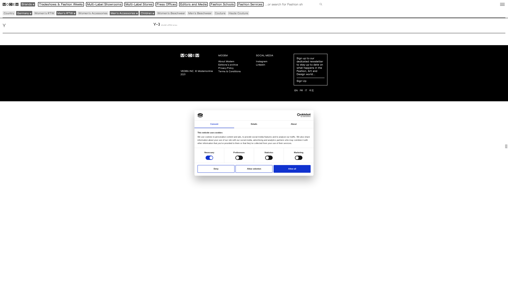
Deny (216, 169)
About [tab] (294, 124)
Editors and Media (193, 4)
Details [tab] (254, 124)
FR (301, 90)
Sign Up (301, 80)
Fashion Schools (222, 4)
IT (306, 90)
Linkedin (260, 64)
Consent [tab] (214, 124)
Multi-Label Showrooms (104, 4)
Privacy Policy (225, 68)
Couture (220, 13)
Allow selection (254, 169)
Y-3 (156, 24)
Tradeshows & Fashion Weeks (61, 4)
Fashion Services (250, 4)
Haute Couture (238, 13)
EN (296, 90)
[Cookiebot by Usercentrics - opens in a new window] (299, 115)
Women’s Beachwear (171, 13)
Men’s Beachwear (200, 13)
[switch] (239, 158)
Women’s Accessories (92, 13)
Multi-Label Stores (139, 4)
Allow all (292, 169)
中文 (311, 90)
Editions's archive (228, 64)
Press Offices (166, 4)
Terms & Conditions (229, 71)
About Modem (226, 61)
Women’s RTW (44, 13)
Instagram (261, 61)
